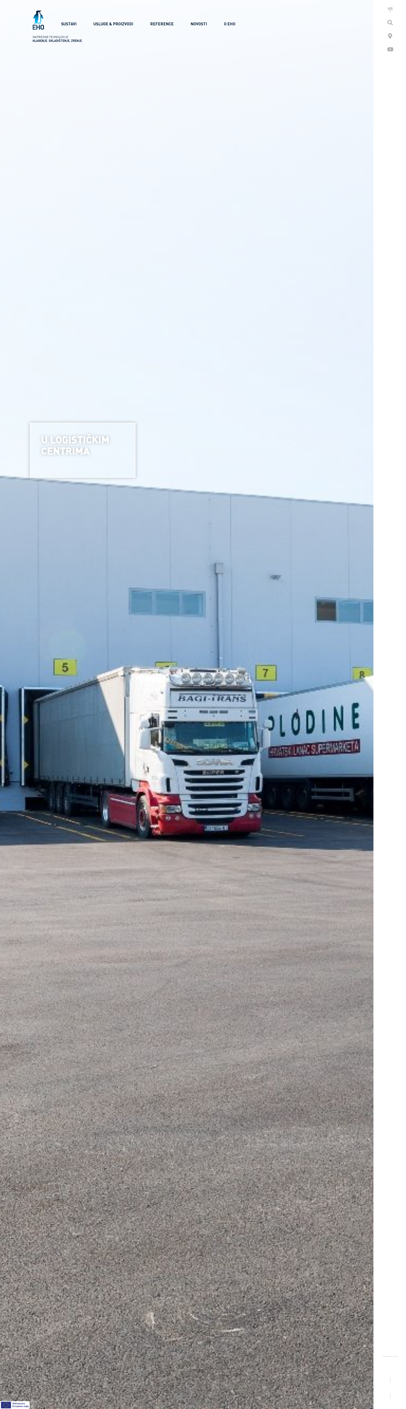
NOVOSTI (199, 23)
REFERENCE (162, 23)
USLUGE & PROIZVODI (113, 23)
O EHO (229, 23)
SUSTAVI (69, 23)
